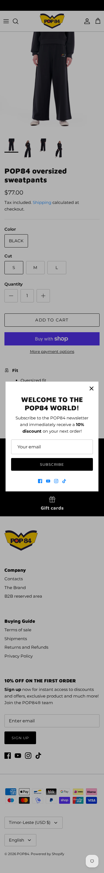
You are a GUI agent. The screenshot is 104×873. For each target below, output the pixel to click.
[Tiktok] (64, 481)
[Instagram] (56, 481)
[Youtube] (48, 481)
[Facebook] (40, 481)
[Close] (91, 388)
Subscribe (52, 464)
